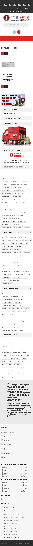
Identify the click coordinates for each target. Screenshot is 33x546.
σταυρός (9, 324)
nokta (26, 246)
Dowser (11, 178)
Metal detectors (25, 181)
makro (3, 246)
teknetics (23, 255)
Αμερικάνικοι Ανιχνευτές (19, 190)
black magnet (5, 237)
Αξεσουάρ (16, 199)
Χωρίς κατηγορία (26, 227)
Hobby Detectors (5, 181)
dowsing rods (10, 240)
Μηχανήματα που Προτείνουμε (8, 215)
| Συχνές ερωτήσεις (9, 507)
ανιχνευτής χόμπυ (26, 271)
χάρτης (13, 327)
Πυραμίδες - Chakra (22, 221)
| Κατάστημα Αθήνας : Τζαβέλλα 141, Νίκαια (14, 529)
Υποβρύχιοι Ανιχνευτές (7, 227)
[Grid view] (2, 53)
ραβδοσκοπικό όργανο (15, 280)
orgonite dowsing (17, 249)
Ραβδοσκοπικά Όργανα (7, 224)
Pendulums (4, 184)
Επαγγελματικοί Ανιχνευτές (7, 209)
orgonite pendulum (17, 252)
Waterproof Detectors (7, 190)
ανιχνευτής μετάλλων (6, 268)
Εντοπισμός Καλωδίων (13, 205)
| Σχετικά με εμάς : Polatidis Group (12, 514)
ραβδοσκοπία (5, 280)
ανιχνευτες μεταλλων (6, 305)
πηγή (3, 317)
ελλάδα (18, 311)
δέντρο (27, 308)
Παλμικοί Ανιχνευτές (6, 221)
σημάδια (24, 321)
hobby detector (13, 243)
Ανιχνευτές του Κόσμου (16, 196)
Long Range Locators (16, 181)
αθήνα (21, 296)
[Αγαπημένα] (14, 32)
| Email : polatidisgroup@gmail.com (12, 537)
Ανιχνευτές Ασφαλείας (6, 193)
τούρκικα (22, 324)
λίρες (18, 314)
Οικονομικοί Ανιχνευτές (15, 218)
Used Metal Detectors (16, 187)
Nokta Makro (5, 249)
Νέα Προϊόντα (20, 215)
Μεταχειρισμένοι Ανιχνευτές (19, 212)
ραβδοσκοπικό (17, 321)
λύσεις (23, 314)
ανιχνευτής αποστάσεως (7, 265)
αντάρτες (25, 305)
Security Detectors (6, 187)
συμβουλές (15, 324)
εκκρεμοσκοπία (11, 311)
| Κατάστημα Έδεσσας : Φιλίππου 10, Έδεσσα (15, 517)
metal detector (10, 246)
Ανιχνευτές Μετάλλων (18, 193)
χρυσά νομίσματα (6, 330)
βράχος (22, 308)
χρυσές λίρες (14, 330)
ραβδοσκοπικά (17, 317)
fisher (16, 240)
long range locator (23, 243)
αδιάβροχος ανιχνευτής (15, 261)
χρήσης (23, 327)
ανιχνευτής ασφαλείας (19, 265)
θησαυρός (4, 314)
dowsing (3, 240)
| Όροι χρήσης (7, 510)
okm (11, 249)
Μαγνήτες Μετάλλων (19, 209)
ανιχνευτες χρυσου (17, 305)
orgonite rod (5, 255)
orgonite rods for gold (14, 255)
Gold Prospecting (18, 178)
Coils (27, 175)
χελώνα (18, 327)
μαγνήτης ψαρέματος (17, 277)
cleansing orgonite (22, 237)
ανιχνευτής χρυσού (6, 271)
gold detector (28, 240)
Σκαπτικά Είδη (17, 224)
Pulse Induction (24, 184)
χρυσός (21, 330)
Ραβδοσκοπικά (5, 261)
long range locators (14, 293)
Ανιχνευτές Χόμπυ (5, 196)
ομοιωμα (28, 314)
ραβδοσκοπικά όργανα (7, 321)
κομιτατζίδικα (12, 314)
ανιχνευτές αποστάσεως (7, 299)
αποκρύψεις (11, 308)
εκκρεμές (4, 311)
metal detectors (5, 296)
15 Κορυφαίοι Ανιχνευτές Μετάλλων (9, 171)
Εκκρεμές (4, 205)
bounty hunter (13, 237)
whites (26, 258)
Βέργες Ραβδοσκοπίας (6, 202)
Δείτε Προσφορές (17, 202)
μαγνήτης (28, 274)
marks (22, 293)
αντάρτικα (4, 308)
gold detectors (5, 293)
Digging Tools (4, 178)
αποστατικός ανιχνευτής (7, 274)
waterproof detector (17, 258)
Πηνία (14, 221)
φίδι (27, 324)
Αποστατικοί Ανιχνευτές (26, 199)
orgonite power (26, 252)
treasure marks (14, 296)
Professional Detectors (14, 184)
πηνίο (25, 277)
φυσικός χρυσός (5, 327)
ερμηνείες (24, 311)
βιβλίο (17, 308)
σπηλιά (3, 324)
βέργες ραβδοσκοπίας (19, 274)
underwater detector (6, 258)
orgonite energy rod (6, 252)
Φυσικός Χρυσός (17, 227)
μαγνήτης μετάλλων (6, 277)
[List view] (6, 53)
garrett (21, 240)
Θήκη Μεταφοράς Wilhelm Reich (8, 75)
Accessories (21, 175)
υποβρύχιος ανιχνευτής (7, 283)
